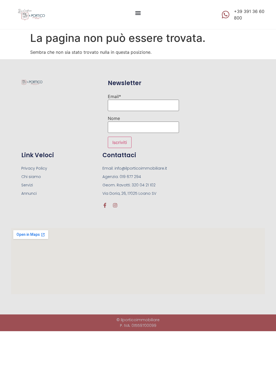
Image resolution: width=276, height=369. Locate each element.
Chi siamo (31, 176)
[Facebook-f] (104, 205)
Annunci (29, 193)
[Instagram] (115, 205)
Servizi (27, 185)
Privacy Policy (34, 168)
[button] (137, 13)
